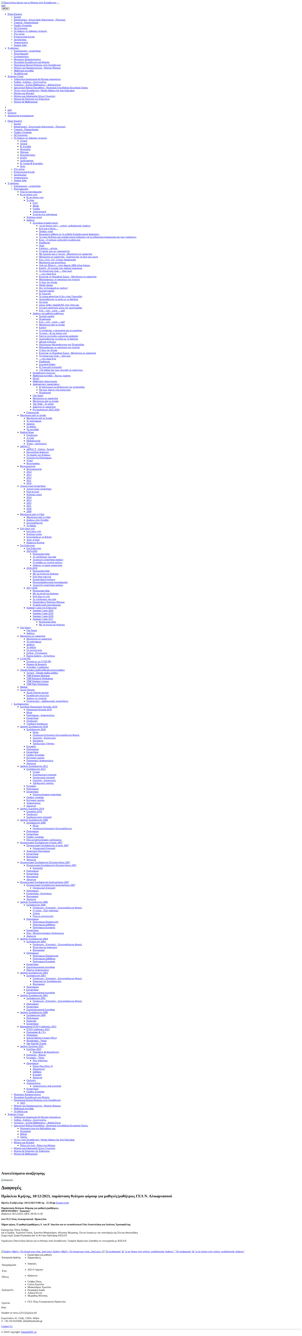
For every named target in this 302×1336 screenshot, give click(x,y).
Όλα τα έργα (32, 491)
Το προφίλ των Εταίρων (38, 455)
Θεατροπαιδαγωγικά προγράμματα (50, 582)
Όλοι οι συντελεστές (43, 916)
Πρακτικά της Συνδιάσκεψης (47, 981)
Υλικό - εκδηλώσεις (36, 443)
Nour (41, 245)
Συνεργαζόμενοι (34, 522)
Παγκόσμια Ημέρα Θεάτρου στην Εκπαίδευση (37, 1100)
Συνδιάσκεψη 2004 (36, 941)
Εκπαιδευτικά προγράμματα (47, 605)
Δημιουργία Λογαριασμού (21, 115)
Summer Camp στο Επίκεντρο (41, 607)
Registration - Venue (36, 1040)
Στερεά (23, 143)
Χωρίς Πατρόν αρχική (37, 692)
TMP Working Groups (37, 681)
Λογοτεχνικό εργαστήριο (38, 489)
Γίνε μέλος (19, 169)
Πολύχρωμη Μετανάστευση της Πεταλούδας (61, 344)
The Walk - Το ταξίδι (43, 404)
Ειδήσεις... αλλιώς (48, 248)
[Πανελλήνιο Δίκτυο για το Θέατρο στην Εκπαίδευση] (28, 2)
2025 (22, 1103)
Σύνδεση (12, 112)
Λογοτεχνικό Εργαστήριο (33, 486)
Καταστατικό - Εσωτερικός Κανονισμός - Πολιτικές (40, 126)
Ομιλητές (31, 1080)
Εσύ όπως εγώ (27, 528)
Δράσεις (30, 220)
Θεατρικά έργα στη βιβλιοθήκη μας (38, 1128)
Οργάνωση (31, 435)
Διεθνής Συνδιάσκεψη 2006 (34, 902)
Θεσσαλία (25, 149)
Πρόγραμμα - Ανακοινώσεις (40, 715)
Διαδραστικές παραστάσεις (46, 384)
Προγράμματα (21, 189)
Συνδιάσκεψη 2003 (36, 975)
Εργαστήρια (32, 718)
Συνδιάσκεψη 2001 (36, 998)
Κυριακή (37, 1074)
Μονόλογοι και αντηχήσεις (52, 262)
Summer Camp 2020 (43, 610)
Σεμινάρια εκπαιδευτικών (45, 223)
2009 (28, 511)
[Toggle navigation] (58, 3)
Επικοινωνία (32, 412)
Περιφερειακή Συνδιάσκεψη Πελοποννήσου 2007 (45, 862)
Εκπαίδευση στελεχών (44, 372)
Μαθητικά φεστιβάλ (24, 1108)
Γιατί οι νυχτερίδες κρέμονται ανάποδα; (58, 336)
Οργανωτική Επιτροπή (44, 848)
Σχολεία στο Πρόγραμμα (38, 457)
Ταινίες (23, 1137)
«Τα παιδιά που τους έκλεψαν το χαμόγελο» (61, 370)
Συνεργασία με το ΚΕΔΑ (39, 537)
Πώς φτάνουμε (40, 1060)
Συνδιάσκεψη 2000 (36, 1015)
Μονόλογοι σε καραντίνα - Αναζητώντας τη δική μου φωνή (68, 256)
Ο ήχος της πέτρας (48, 282)
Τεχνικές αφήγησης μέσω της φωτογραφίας (60, 307)
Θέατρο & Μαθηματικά (25, 1154)
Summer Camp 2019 (43, 613)
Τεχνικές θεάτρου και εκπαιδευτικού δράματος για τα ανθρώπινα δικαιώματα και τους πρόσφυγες (87, 237)
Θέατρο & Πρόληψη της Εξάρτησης (32, 1151)
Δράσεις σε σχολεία (36, 698)
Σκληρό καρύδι (46, 290)
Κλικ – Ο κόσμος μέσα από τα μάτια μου (59, 239)
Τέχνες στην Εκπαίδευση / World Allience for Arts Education (44, 1139)
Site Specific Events (36, 1043)
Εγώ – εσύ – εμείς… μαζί (52, 310)
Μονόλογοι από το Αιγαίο (52, 324)
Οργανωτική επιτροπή (44, 777)
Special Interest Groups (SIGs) (41, 1038)
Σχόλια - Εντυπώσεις (36, 653)
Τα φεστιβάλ (32, 429)
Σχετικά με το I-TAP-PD (38, 661)
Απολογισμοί (39, 211)
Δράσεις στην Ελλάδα (37, 520)
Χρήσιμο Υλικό (15, 1114)
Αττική (23, 140)
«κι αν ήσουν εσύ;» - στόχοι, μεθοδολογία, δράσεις (64, 225)
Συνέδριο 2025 (33, 1049)
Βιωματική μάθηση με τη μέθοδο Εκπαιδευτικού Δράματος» (69, 234)
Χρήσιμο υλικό (34, 217)
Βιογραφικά (32, 856)
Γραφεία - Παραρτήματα (26, 129)
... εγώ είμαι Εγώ (47, 273)
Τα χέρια (43, 302)
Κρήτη (23, 157)
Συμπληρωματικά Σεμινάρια (40, 1009)
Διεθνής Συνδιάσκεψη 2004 (34, 938)
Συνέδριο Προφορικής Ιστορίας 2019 (38, 706)
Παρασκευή (39, 1069)
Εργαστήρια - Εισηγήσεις (39, 893)
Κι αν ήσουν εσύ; (29, 194)
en (2, 5)
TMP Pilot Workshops (37, 684)
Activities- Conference (37, 667)
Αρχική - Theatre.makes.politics (42, 672)
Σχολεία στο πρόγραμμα (45, 214)
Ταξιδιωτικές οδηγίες (43, 783)
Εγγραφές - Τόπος (35, 1057)
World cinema (46, 285)
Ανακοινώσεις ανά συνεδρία (47, 1086)
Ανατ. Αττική (32, 539)
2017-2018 (31, 588)
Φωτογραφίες (33, 463)
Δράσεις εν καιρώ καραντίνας (47, 565)
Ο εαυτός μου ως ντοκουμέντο (54, 251)
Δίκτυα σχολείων (47, 341)
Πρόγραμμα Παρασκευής (45, 921)
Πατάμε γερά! (46, 231)
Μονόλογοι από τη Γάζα (32, 514)
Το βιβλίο (31, 426)
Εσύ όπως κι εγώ (41, 596)
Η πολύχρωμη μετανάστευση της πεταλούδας (62, 387)
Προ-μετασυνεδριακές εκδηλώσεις (44, 839)
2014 (28, 472)
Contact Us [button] (6, 1326)
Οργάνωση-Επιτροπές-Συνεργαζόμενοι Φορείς (56, 735)
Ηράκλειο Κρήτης (35, 542)
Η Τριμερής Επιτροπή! (50, 367)
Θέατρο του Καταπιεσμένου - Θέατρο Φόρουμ (37, 1105)
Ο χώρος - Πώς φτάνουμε (46, 910)
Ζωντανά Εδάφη (47, 364)
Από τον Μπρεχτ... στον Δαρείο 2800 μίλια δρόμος (64, 265)
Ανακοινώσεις (21, 177)
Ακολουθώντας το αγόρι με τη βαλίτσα (58, 299)
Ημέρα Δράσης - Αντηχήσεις (40, 655)
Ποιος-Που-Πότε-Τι (43, 1066)
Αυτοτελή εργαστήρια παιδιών (48, 559)
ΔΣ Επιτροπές (21, 135)
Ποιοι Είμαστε (15, 121)
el (4, 5)
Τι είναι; (30, 200)
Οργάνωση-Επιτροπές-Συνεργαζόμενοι (52, 828)
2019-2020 (31, 551)
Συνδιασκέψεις (21, 704)
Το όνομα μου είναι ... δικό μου (55, 356)
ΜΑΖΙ (36, 378)
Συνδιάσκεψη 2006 (36, 905)
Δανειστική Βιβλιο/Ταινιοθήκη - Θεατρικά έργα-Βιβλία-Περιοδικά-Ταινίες (51, 1125)
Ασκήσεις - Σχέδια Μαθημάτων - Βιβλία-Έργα (37, 1122)
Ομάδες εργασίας (35, 797)
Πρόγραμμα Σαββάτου (44, 924)
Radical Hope (27, 432)
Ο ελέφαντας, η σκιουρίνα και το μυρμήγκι (60, 330)
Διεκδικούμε (20, 174)
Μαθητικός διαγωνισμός (45, 381)
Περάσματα (45, 319)
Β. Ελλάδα (25, 146)
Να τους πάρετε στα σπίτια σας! (55, 389)
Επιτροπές (38, 868)
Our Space (38, 395)
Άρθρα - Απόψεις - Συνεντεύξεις (30, 1120)
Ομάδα (36, 208)
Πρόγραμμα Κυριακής (44, 927)
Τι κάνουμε (13, 183)
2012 (28, 477)
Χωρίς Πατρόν (27, 689)
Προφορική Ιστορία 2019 (39, 709)
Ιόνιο (22, 166)
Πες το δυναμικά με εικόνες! (53, 288)
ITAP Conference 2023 (38, 1029)
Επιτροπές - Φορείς (36, 1054)
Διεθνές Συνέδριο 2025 (31, 1046)
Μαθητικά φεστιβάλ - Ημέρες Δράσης (52, 375)
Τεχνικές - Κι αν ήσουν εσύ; (53, 333)
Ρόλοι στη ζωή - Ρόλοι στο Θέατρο (37, 1145)
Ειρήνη (42, 327)
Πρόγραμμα (32, 749)
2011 (28, 480)
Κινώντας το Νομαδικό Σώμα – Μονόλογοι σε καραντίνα (67, 276)
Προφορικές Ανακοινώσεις (39, 760)
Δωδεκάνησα (26, 160)
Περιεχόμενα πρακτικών (45, 947)
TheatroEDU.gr (28, 1332)
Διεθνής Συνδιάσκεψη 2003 (34, 972)
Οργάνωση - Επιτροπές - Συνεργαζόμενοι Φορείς (57, 907)
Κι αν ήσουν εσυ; (35, 197)
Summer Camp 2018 (43, 616)
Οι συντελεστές (34, 650)
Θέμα (29, 712)
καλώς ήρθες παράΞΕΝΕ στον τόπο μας (59, 305)
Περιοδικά (25, 1131)
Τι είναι (30, 438)
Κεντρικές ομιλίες (35, 757)
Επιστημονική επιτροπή (44, 774)
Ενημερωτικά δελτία (24, 172)
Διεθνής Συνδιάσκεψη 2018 (34, 726)
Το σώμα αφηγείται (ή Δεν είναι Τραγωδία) (60, 296)
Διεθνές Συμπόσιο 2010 (32, 808)
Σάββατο (37, 1071)
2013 (28, 474)
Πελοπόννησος (27, 155)
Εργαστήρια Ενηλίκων (44, 579)
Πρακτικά (31, 1021)
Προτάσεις (38, 740)
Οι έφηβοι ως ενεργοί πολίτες (47, 562)
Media (36, 206)
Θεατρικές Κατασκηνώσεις (27, 1094)
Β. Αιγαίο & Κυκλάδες (31, 163)
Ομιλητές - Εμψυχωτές (44, 738)
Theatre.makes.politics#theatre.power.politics (42, 670)
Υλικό (29, 460)
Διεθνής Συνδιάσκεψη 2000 (34, 1012)
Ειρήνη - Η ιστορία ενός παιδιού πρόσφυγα (60, 268)
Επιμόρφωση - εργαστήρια (27, 186)
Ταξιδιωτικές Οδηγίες (43, 743)
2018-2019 (31, 568)
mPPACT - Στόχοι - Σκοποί (40, 449)
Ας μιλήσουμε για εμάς (44, 556)
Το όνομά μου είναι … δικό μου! (55, 271)
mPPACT (25, 446)
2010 (28, 483)
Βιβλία (23, 1134)
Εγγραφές (31, 746)
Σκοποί (17, 123)
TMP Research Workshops (39, 678)
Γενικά (36, 772)
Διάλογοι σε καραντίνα (44, 406)
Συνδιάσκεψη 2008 (36, 822)
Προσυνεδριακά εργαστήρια (47, 794)
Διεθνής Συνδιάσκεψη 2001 (34, 995)
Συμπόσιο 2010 (34, 811)
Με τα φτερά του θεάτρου (46, 573)
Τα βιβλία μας (21, 1111)
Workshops (32, 1035)
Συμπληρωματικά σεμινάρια (40, 967)
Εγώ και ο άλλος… (48, 228)
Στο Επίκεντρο (27, 545)
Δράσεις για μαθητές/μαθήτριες (48, 313)
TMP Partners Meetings (38, 675)
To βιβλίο (31, 525)
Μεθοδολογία (33, 440)
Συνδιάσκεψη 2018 (36, 729)
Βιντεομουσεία (27, 466)
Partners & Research (36, 664)
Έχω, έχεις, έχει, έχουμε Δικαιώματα (57, 259)
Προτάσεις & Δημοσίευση (46, 1052)
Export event (62, 1202)
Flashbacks (44, 242)
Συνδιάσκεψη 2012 (36, 769)
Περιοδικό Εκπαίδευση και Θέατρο (31, 1097)
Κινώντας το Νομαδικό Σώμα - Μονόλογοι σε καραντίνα (67, 353)
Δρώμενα (31, 763)
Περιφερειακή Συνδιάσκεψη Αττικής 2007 (41, 842)
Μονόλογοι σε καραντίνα (45, 398)
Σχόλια (36, 913)
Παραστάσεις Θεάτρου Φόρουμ (49, 602)
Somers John (20, 180)
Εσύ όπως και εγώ (42, 576)
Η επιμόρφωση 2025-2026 (46, 409)
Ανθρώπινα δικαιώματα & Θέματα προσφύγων (37, 1117)
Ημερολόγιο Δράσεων (37, 452)
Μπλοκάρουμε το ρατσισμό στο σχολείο (59, 279)
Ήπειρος (24, 152)
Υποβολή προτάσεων (37, 723)
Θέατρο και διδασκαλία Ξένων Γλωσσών (34, 1148)
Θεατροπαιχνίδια (41, 554)
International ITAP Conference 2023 (38, 1026)
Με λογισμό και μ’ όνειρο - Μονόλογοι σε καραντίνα (65, 254)
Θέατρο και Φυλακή (24, 1142)
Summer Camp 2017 (43, 619)
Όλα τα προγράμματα (31, 191)
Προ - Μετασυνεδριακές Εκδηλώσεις (45, 933)
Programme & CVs (36, 1032)
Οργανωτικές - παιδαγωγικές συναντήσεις (47, 701)
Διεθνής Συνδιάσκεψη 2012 (34, 766)
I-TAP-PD (25, 658)
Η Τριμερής (45, 293)
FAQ (35, 203)
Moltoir (24, 687)
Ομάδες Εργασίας (23, 132)
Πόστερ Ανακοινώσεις (37, 970)
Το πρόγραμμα (33, 421)
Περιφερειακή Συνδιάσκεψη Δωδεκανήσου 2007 (44, 882)
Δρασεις (30, 423)
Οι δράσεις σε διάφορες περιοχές (30, 138)
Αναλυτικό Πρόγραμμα (38, 851)
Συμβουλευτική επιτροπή (39, 817)
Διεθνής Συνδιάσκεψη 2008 (34, 820)
